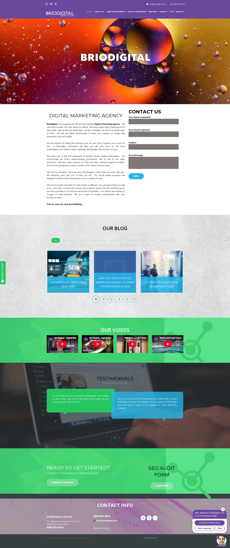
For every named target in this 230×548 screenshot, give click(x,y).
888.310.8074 (179, 4)
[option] (81, 409)
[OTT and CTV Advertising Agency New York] (162, 272)
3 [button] (118, 437)
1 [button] (111, 437)
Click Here (161, 486)
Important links (150, 537)
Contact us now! (63, 482)
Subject (132, 142)
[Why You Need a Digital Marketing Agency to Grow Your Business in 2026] (115, 272)
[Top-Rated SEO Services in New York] (68, 272)
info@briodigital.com (158, 4)
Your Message (136, 155)
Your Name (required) (139, 117)
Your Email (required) (139, 130)
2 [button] (115, 437)
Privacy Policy (101, 528)
